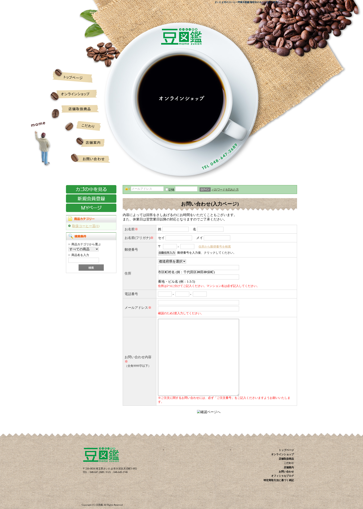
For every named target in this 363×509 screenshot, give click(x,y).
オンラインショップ (77, 93)
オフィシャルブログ (282, 475)
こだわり (77, 128)
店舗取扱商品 (77, 111)
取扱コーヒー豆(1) (85, 226)
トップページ (77, 75)
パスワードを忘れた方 (225, 189)
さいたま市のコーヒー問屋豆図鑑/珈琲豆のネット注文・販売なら (248, 2)
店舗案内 (77, 145)
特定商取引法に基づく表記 (279, 480)
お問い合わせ (77, 161)
